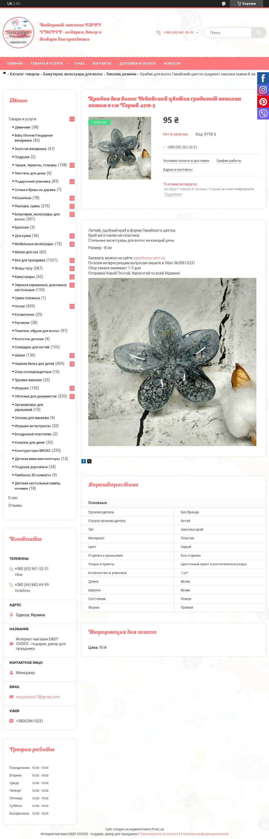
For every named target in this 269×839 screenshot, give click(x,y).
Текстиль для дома (30, 173)
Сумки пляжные (27, 298)
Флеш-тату (23, 268)
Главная (15, 63)
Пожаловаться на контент (158, 834)
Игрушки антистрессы (33, 426)
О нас (79, 63)
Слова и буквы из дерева (35, 190)
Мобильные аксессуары (34, 244)
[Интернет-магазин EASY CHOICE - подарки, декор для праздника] (18, 32)
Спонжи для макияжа (32, 418)
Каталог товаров (24, 74)
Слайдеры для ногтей (32, 347)
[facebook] (83, 462)
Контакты (102, 63)
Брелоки (22, 227)
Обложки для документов (36, 396)
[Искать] (258, 32)
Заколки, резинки (121, 74)
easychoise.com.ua (149, 258)
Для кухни (23, 236)
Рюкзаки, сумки (27, 206)
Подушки (22, 157)
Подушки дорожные (31, 467)
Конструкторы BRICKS (33, 451)
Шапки (20, 355)
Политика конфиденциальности (205, 834)
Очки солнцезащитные (33, 372)
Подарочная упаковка (32, 181)
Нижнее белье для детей (34, 364)
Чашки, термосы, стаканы (36, 165)
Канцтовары (25, 277)
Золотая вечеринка (30, 149)
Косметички (24, 315)
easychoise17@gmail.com (38, 697)
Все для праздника (30, 260)
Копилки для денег (30, 442)
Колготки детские (29, 339)
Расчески (22, 323)
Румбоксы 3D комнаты (33, 475)
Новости (172, 63)
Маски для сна (26, 252)
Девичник (22, 127)
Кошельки (23, 198)
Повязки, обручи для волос (37, 331)
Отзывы (15, 505)
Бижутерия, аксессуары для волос (73, 74)
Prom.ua (158, 829)
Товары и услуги (46, 63)
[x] (89, 462)
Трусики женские (28, 380)
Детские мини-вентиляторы (37, 459)
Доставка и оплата (137, 63)
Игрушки (22, 388)
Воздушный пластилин (33, 434)
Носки (20, 306)
